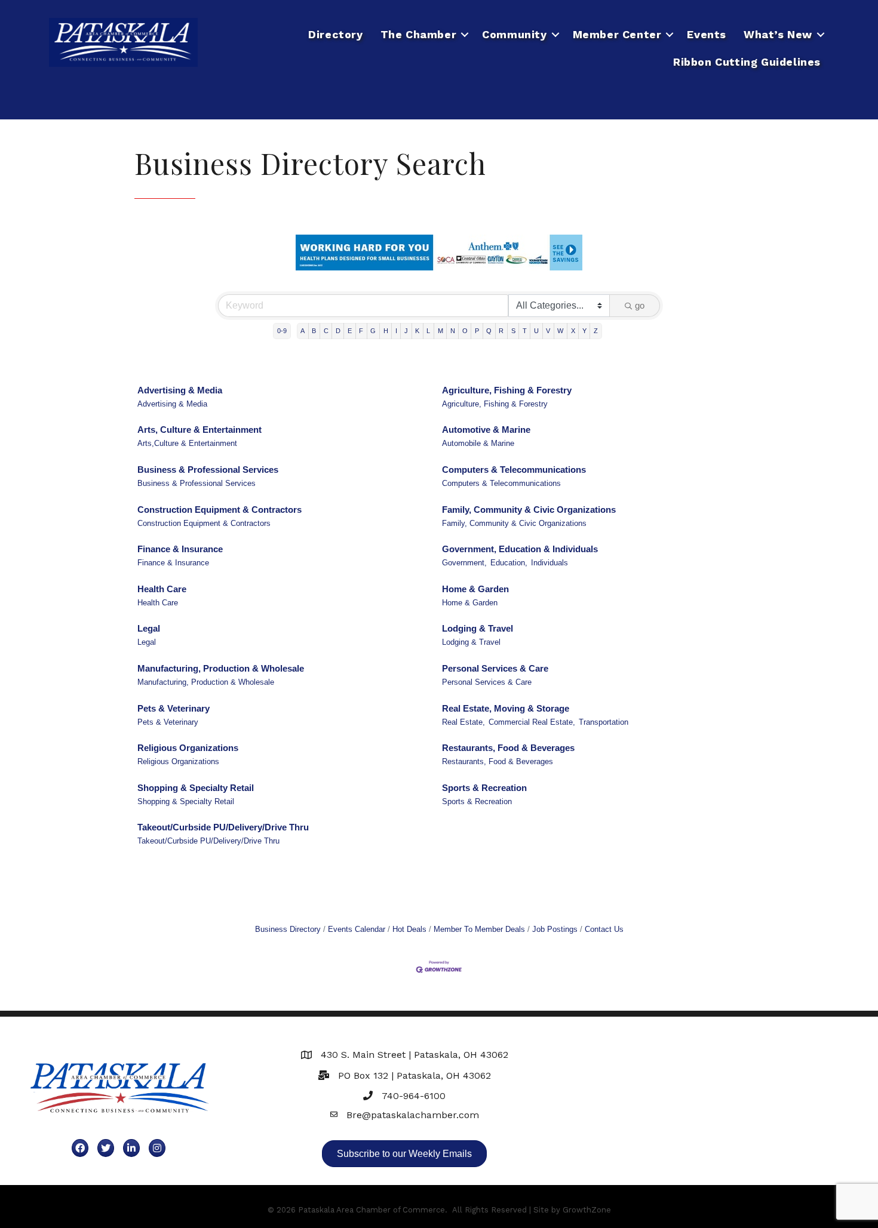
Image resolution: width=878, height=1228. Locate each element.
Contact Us (604, 929)
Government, (464, 562)
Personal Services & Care (495, 668)
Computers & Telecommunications (514, 469)
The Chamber (418, 34)
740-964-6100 (414, 1095)
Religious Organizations (187, 748)
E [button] (350, 330)
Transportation (603, 722)
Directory (335, 34)
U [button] (536, 330)
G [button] (373, 330)
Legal (148, 628)
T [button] (525, 330)
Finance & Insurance (180, 549)
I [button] (396, 330)
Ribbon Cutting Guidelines (747, 62)
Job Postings (555, 929)
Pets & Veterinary (173, 708)
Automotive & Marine (486, 429)
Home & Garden (475, 589)
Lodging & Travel (477, 628)
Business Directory (288, 929)
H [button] (385, 330)
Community (514, 34)
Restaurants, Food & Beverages (508, 748)
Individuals (549, 562)
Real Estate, (463, 722)
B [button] (314, 330)
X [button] (573, 330)
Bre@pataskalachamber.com (412, 1115)
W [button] (560, 330)
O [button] (465, 330)
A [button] (302, 330)
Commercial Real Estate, (532, 722)
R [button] (501, 330)
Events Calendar (356, 929)
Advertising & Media (179, 390)
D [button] (338, 330)
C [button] (326, 330)
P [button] (477, 330)
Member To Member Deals (479, 929)
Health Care (161, 589)
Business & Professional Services (207, 469)
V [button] (548, 330)
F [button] (361, 330)
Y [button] (584, 330)
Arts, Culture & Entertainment (199, 429)
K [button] (417, 330)
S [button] (513, 330)
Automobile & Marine (478, 443)
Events (706, 34)
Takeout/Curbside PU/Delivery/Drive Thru (223, 827)
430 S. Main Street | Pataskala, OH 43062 (414, 1054)
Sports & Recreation (484, 788)
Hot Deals (409, 929)
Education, (508, 562)
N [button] (452, 330)
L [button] (428, 330)
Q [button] (489, 330)
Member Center (617, 34)
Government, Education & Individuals (520, 549)
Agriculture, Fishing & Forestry (507, 390)
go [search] (639, 305)
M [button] (440, 330)
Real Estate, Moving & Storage (505, 708)
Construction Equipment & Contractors (219, 509)
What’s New (778, 34)
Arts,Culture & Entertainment (187, 443)
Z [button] (596, 330)
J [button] (406, 330)
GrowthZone (587, 1209)
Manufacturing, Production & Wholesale (220, 668)
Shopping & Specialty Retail (195, 788)
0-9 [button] (282, 330)
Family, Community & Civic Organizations (529, 509)
